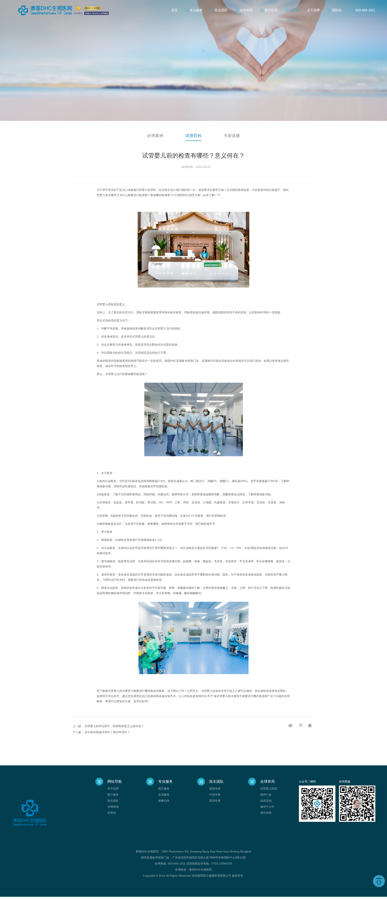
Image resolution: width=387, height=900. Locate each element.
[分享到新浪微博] (290, 725)
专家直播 (232, 135)
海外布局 (266, 812)
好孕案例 (155, 135)
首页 (174, 10)
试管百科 (193, 135)
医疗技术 (271, 10)
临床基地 (266, 800)
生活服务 (164, 794)
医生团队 (221, 10)
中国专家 (215, 794)
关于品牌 (313, 10)
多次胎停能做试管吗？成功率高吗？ (107, 732)
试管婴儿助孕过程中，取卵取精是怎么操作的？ (114, 726)
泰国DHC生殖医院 (200, 869)
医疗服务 (113, 794)
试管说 (294, 10)
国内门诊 (266, 794)
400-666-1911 (365, 10)
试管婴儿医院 (268, 788)
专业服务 (196, 10)
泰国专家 (215, 788)
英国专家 (215, 800)
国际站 (337, 10)
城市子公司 (267, 806)
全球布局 (246, 10)
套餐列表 (164, 800)
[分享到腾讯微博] (300, 725)
